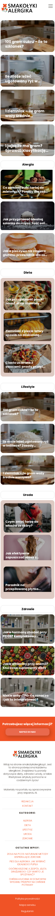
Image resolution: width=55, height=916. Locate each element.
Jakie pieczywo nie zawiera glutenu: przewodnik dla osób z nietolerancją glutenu (26, 253)
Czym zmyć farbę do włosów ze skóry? (22, 524)
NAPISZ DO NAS (27, 732)
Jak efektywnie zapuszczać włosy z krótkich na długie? (21, 555)
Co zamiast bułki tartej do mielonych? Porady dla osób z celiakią (25, 190)
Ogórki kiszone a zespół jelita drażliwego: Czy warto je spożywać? (27, 871)
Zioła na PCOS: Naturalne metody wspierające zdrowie (27, 855)
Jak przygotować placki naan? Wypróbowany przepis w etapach (25, 301)
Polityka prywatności (27, 898)
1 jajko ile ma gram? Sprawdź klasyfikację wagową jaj (25, 148)
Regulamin (27, 911)
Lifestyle (28, 387)
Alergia (28, 164)
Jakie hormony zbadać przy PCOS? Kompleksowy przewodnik (25, 634)
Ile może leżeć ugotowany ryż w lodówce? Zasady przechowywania (21, 78)
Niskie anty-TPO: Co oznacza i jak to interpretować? (25, 697)
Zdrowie (28, 609)
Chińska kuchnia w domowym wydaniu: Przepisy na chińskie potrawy (27, 882)
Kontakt (27, 806)
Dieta (28, 273)
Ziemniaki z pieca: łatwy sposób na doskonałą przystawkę (24, 333)
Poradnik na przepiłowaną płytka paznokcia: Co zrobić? (23, 587)
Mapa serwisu (27, 905)
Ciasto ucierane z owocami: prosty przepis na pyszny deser (25, 365)
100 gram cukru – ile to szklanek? (26, 44)
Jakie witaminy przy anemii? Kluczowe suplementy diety (25, 666)
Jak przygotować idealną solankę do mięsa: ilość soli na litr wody (24, 221)
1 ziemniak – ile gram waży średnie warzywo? (24, 113)
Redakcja (27, 801)
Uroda (28, 495)
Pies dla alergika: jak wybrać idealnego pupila (28, 863)
